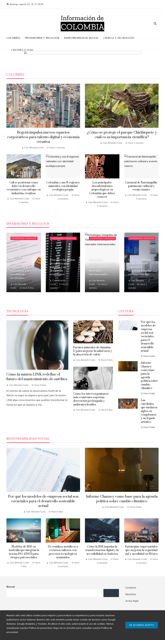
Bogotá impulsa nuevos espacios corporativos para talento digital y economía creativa (43, 137)
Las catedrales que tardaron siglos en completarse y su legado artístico (149, 411)
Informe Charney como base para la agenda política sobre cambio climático (149, 375)
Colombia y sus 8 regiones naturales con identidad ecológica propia (63, 186)
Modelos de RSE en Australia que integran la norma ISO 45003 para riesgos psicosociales (23, 552)
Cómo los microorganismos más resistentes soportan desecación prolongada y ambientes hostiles (90, 399)
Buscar (10, 586)
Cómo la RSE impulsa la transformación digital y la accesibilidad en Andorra (102, 550)
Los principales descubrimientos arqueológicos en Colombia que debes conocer (102, 190)
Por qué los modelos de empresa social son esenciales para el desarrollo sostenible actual (148, 336)
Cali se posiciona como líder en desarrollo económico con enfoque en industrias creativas (24, 188)
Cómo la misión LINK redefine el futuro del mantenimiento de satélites (36, 376)
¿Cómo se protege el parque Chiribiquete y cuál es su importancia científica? (122, 134)
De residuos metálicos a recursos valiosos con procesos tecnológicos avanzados (63, 552)
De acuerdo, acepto (141, 625)
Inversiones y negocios (24, 238)
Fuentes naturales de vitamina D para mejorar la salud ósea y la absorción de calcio (92, 351)
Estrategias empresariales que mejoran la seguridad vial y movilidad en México (141, 550)
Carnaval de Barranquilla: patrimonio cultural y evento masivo (141, 186)
